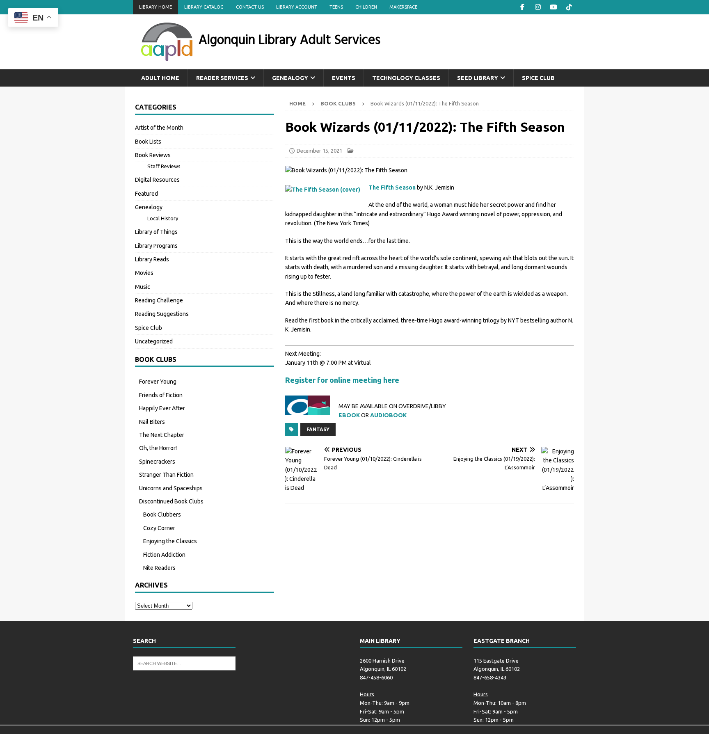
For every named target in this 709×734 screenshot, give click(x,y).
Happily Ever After (162, 408)
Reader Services (222, 78)
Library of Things (156, 232)
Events (343, 78)
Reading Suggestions (162, 314)
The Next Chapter (161, 435)
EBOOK (349, 415)
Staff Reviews (164, 166)
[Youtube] (553, 7)
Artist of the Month (159, 127)
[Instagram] (538, 7)
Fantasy (317, 429)
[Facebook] (522, 7)
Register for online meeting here (342, 380)
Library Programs (156, 245)
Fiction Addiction (164, 554)
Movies (144, 273)
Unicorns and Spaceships (171, 488)
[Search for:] (184, 662)
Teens (336, 7)
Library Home (155, 7)
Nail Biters (152, 421)
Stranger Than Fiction (166, 474)
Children (366, 7)
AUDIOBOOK (388, 415)
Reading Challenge (159, 300)
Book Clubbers (162, 514)
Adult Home (160, 78)
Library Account (296, 7)
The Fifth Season (392, 187)
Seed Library (477, 78)
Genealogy (290, 78)
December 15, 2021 (319, 150)
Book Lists (148, 141)
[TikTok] (569, 7)
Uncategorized (154, 341)
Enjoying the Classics (170, 541)
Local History (162, 218)
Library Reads (152, 259)
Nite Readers (159, 568)
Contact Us (250, 7)
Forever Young (157, 381)
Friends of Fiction (161, 395)
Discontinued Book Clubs (171, 501)
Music (142, 287)
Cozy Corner (159, 528)
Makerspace (403, 7)
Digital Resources (157, 179)
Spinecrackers (157, 461)
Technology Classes (406, 78)
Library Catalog (204, 7)
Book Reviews (153, 155)
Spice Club (538, 78)
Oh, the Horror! (158, 448)
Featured (146, 193)
